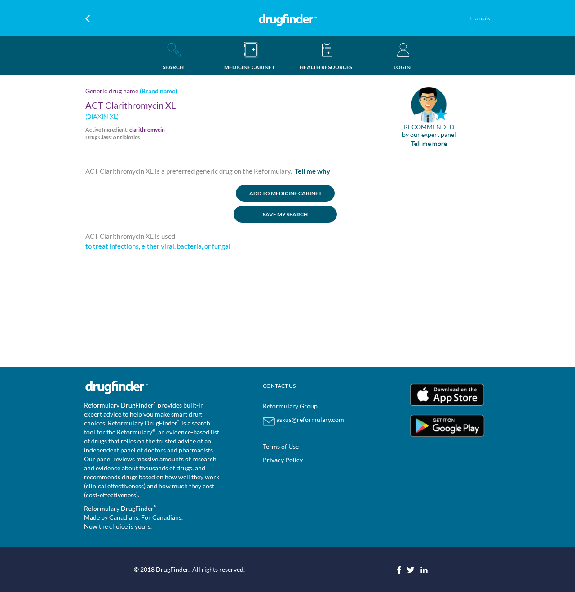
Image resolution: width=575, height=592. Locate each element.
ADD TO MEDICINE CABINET (285, 193)
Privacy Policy (283, 460)
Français (479, 18)
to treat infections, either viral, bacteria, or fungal (157, 246)
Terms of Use (281, 446)
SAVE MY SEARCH (285, 214)
